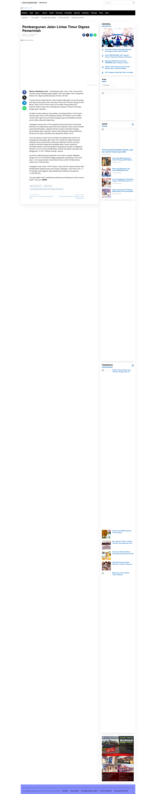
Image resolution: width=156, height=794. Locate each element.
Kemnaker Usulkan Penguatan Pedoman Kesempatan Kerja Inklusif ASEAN (118, 50)
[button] (133, 2)
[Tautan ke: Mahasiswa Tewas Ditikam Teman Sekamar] (106, 651)
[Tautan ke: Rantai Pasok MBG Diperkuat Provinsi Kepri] (106, 534)
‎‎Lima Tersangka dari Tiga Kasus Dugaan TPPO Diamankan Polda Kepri (123, 180)
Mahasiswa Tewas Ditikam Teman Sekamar (120, 574)
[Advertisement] (118, 280)
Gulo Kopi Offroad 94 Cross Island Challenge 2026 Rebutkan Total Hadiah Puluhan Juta (122, 159)
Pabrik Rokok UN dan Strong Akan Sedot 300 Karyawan (71, 196)
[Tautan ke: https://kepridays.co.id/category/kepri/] (132, 124)
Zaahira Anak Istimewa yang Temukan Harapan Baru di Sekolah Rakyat (117, 67)
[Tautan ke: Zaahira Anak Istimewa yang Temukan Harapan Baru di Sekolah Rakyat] (106, 449)
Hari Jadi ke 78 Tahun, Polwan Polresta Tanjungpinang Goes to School (123, 542)
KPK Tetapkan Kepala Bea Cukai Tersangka (119, 72)
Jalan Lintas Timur (35, 186)
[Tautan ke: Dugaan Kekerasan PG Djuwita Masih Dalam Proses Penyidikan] (106, 193)
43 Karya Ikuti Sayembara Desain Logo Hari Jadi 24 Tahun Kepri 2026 (117, 151)
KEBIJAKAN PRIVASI (121, 791)
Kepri (32, 36)
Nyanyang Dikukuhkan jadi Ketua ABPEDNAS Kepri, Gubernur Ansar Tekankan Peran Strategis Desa (116, 62)
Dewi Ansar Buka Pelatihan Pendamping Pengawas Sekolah (123, 553)
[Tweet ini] (87, 35)
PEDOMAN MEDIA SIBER (89, 791)
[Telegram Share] (91, 35)
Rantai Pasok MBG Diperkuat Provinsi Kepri (121, 532)
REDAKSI (65, 791)
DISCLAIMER (74, 791)
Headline (28, 36)
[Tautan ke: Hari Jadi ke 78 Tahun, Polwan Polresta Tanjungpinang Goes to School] (106, 545)
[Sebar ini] (83, 35)
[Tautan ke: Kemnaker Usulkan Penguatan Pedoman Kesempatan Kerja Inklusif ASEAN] (118, 37)
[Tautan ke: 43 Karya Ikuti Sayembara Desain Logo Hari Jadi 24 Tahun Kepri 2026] (118, 137)
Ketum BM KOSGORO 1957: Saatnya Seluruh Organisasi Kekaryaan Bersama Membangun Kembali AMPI (118, 56)
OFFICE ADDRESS (106, 791)
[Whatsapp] (95, 35)
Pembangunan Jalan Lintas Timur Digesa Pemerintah (46, 189)
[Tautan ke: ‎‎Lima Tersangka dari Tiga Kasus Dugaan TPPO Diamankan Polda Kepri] (106, 183)
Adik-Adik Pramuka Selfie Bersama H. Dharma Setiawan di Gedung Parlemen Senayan (123, 563)
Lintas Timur (48, 186)
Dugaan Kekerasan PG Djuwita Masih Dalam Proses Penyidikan (123, 190)
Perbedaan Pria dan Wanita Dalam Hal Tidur (41, 196)
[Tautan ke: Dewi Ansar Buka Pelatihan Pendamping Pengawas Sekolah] (106, 555)
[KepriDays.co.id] (26, 8)
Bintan (23, 36)
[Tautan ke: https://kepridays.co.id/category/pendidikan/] (132, 365)
